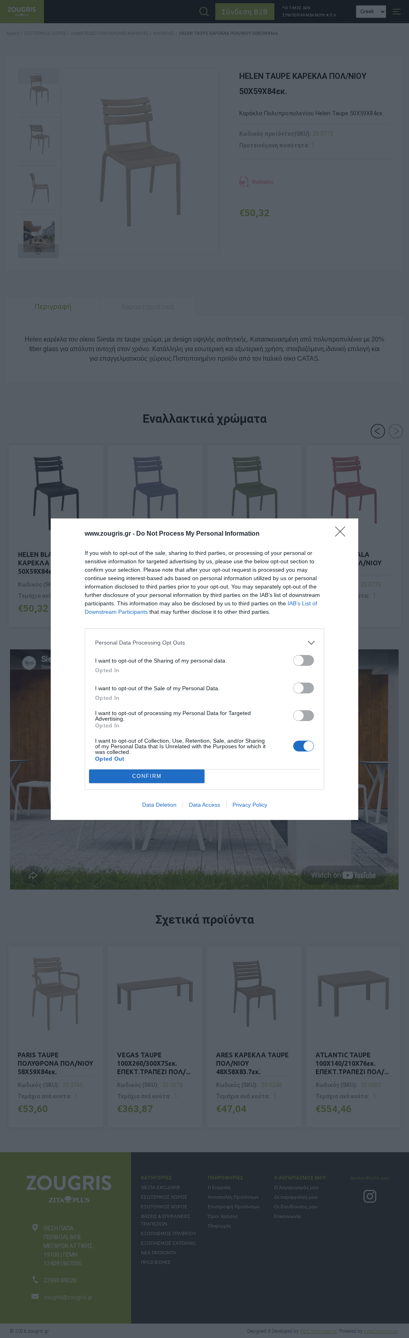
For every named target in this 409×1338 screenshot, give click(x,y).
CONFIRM (147, 776)
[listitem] (204, 643)
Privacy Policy (249, 805)
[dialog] (204, 669)
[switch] (303, 660)
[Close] (342, 534)
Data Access (204, 805)
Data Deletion (159, 805)
